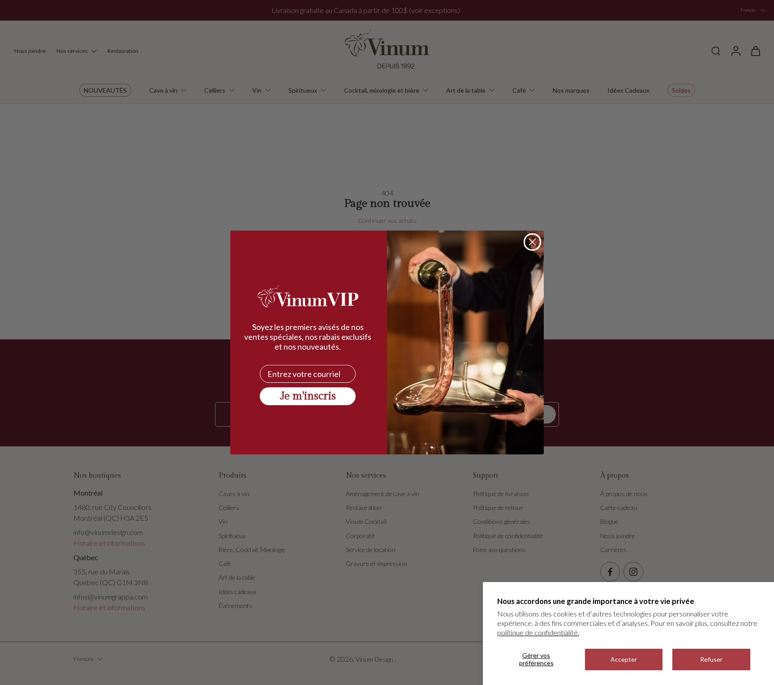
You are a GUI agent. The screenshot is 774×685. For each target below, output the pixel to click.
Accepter (624, 659)
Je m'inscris (308, 396)
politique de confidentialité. (538, 632)
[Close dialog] (532, 242)
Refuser (711, 659)
